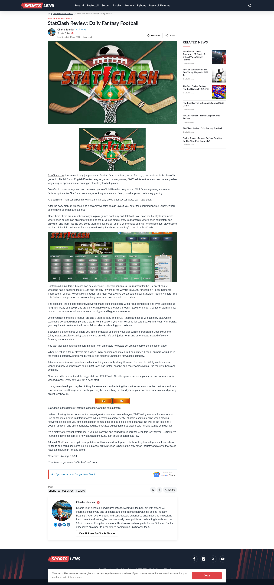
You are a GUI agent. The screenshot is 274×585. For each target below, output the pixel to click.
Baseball (117, 5)
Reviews (80, 491)
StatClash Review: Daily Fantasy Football (202, 128)
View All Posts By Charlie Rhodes (97, 533)
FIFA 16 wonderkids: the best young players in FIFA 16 (195, 72)
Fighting (141, 5)
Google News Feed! (85, 474)
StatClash (63, 442)
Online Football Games (63, 14)
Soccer (106, 5)
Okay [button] (207, 575)
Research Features (159, 5)
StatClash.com (56, 175)
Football (79, 5)
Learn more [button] (76, 577)
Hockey (129, 5)
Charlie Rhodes (188, 63)
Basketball (93, 5)
